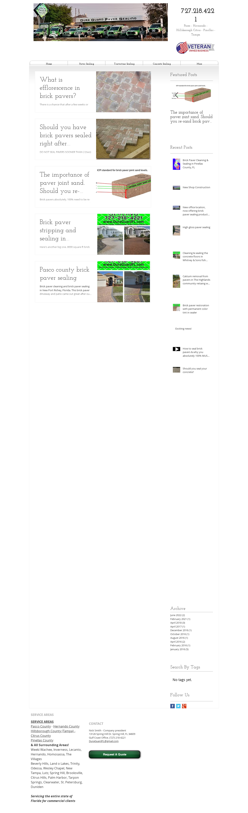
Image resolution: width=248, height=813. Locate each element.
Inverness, (61, 749)
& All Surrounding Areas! (50, 745)
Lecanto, (75, 749)
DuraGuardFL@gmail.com (104, 741)
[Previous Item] (176, 95)
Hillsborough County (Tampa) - (53, 731)
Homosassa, (56, 754)
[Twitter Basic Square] (178, 706)
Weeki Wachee (41, 749)
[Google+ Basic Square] (184, 706)
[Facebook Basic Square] (172, 706)
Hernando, (39, 754)
